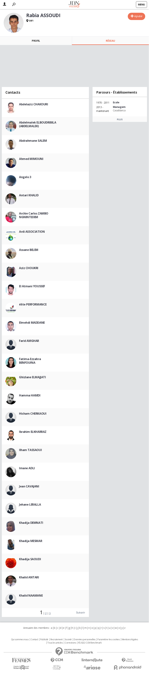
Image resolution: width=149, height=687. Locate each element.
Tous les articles (55, 643)
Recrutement (56, 639)
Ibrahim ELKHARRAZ (32, 432)
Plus (120, 119)
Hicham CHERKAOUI (32, 414)
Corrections (70, 643)
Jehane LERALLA (30, 505)
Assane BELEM (28, 250)
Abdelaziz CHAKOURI (33, 104)
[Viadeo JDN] (56, 667)
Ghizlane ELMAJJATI (32, 377)
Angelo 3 (25, 177)
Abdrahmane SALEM (33, 141)
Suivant (80, 612)
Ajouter (138, 16)
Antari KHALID (29, 195)
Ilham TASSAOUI (30, 450)
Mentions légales (130, 639)
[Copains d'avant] (21, 667)
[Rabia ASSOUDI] (14, 23)
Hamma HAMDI (29, 395)
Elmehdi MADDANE (32, 323)
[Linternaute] (92, 660)
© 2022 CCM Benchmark (90, 643)
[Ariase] (92, 667)
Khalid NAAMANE (31, 595)
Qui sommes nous (20, 639)
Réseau (110, 40)
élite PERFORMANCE (33, 304)
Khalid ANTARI (29, 577)
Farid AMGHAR (29, 341)
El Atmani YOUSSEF (32, 286)
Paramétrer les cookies (108, 639)
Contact (34, 639)
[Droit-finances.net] (127, 660)
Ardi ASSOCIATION (32, 232)
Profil (36, 40)
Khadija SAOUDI (30, 559)
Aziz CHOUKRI (28, 268)
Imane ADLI (27, 468)
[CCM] (56, 660)
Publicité (44, 639)
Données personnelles (84, 639)
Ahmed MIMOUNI (31, 159)
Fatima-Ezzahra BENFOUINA (30, 361)
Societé (68, 639)
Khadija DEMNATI (31, 523)
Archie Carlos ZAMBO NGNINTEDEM (33, 215)
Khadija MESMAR (30, 541)
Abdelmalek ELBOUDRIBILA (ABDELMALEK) (37, 124)
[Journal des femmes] (21, 660)
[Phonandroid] (127, 667)
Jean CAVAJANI (29, 486)
